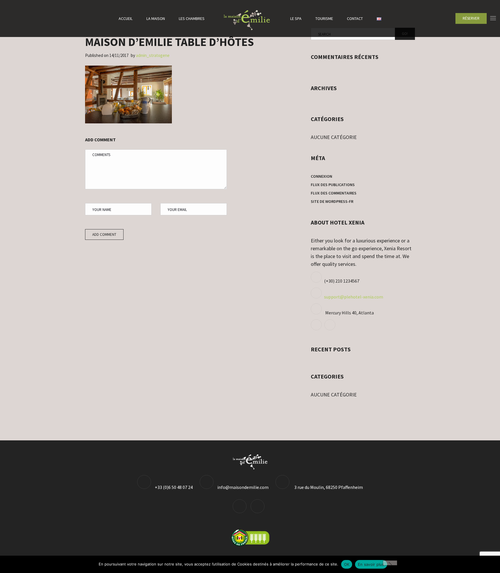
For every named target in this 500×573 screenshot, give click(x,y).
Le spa (296, 18)
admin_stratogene (153, 55)
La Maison (155, 18)
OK (347, 564)
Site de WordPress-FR (332, 201)
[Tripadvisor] (317, 328)
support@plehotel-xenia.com (353, 297)
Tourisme (324, 18)
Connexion (321, 176)
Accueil (126, 18)
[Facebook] (330, 328)
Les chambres (192, 18)
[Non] (390, 562)
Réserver (471, 18)
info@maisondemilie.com (243, 487)
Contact (355, 18)
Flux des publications (333, 184)
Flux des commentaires (333, 193)
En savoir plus (371, 564)
